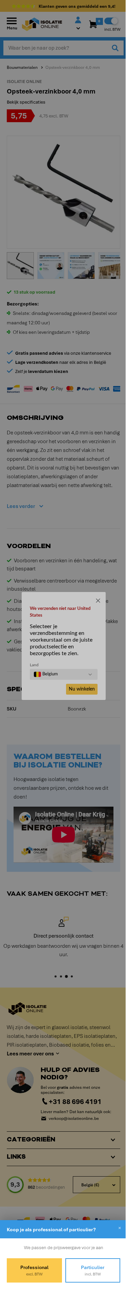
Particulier (89, 1270)
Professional (33, 1270)
